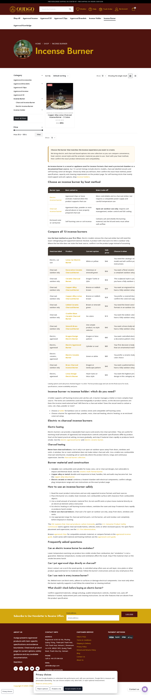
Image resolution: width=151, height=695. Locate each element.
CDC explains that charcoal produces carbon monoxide (73, 524)
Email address (71, 613)
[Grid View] (130, 76)
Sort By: (48, 76)
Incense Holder (95, 18)
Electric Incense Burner (24, 106)
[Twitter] (21, 668)
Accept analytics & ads (73, 689)
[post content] (59, 96)
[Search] (70, 9)
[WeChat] (37, 668)
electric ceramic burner (94, 440)
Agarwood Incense (30, 18)
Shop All (17, 18)
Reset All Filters (20, 118)
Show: (99, 76)
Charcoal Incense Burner (54, 113)
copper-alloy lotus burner (64, 477)
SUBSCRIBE (129, 614)
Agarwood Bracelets (78, 18)
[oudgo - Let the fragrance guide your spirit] (22, 9)
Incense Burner (110, 18)
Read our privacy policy (44, 683)
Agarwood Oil (45, 18)
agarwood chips (60, 534)
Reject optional (42, 689)
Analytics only (56, 689)
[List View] (135, 76)
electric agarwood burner (71, 440)
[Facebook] (16, 668)
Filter (39, 134)
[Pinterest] (27, 668)
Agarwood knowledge (22, 25)
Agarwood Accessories (23, 80)
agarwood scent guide (107, 537)
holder (61, 411)
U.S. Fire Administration (86, 529)
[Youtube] (32, 668)
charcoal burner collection (74, 457)
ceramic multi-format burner (91, 471)
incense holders (83, 177)
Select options (61, 107)
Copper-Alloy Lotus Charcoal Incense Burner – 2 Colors (60, 116)
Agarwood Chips (60, 18)
